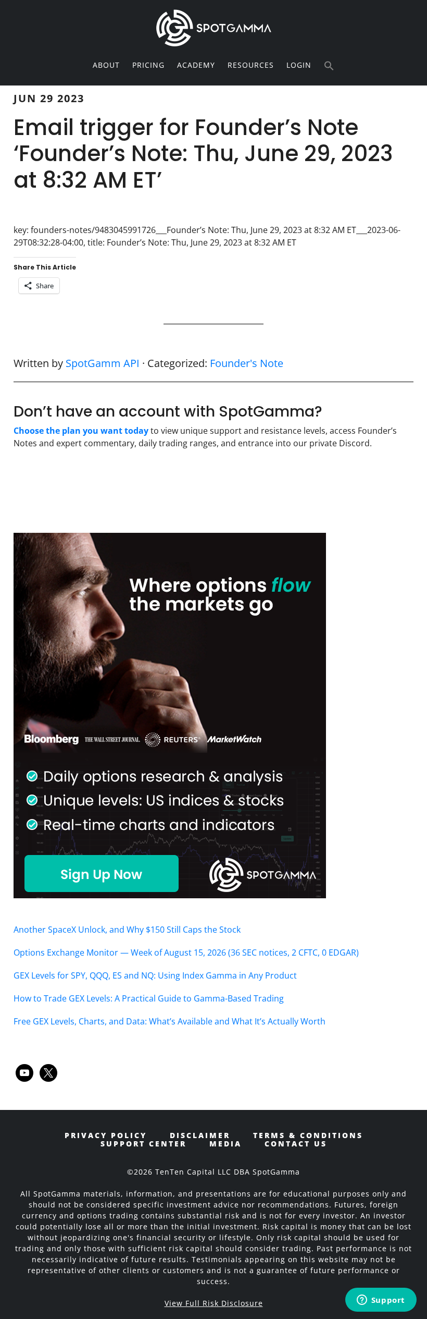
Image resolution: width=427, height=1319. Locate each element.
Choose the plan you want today (81, 430)
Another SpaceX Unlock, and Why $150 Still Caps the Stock (127, 929)
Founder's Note (246, 363)
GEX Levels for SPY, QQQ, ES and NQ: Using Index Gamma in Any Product (155, 975)
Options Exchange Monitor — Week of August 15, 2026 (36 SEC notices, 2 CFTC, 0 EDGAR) (186, 952)
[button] (329, 66)
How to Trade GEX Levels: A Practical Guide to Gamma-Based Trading (149, 998)
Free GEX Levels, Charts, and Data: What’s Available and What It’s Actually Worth (169, 1021)
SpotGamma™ (213, 27)
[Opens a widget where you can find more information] (381, 1301)
